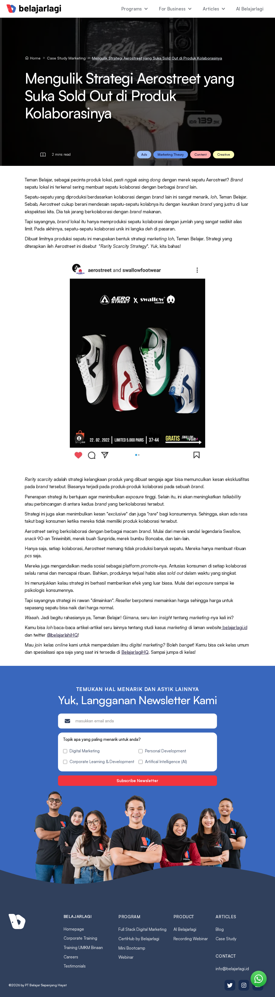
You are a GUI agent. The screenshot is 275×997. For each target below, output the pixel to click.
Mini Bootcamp (131, 948)
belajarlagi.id (235, 627)
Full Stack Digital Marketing (142, 929)
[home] (33, 8)
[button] (135, 9)
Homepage (74, 929)
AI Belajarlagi (249, 9)
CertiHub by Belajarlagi (138, 938)
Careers (71, 956)
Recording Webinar (190, 938)
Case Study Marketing (66, 58)
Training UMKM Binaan (83, 947)
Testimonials (75, 966)
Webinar (125, 957)
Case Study (226, 938)
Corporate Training (80, 938)
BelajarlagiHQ (135, 652)
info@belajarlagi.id (232, 968)
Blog (220, 929)
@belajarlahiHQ (62, 635)
